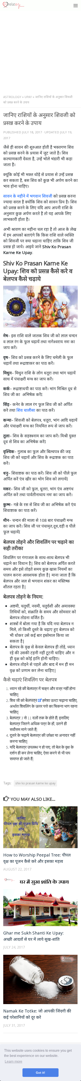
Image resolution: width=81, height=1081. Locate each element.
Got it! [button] (40, 1072)
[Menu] (75, 5)
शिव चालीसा (25, 410)
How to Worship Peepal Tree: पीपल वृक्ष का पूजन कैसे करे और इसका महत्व (37, 858)
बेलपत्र (31, 700)
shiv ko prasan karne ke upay (35, 783)
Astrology (12, 97)
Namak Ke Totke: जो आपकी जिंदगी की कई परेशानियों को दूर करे (37, 1014)
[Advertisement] (40, 53)
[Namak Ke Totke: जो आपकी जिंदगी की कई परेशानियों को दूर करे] (40, 979)
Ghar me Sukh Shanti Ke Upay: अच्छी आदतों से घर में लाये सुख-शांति (33, 936)
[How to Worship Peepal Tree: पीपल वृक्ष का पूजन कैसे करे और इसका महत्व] (40, 827)
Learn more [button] (13, 1061)
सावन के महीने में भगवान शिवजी (27, 196)
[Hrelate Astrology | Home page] (17, 5)
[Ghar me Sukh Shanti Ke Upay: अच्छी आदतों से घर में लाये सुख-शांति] (40, 901)
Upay (28, 97)
